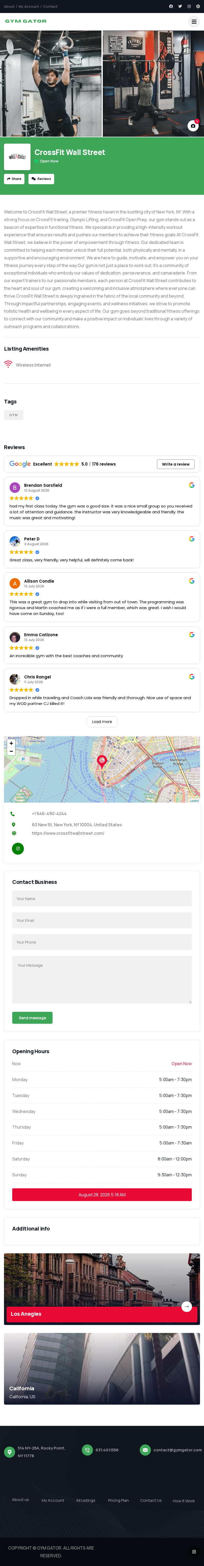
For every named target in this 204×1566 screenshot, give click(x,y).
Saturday (21, 1159)
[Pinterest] (198, 6)
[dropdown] (194, 22)
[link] (102, 1289)
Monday (20, 1079)
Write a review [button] (176, 464)
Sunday (19, 1175)
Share (16, 179)
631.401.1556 (107, 1450)
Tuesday (20, 1095)
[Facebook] (171, 6)
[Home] (25, 21)
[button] (194, 84)
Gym (13, 415)
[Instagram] (189, 6)
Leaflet (194, 800)
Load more (102, 721)
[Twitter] (180, 6)
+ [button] (11, 743)
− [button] (11, 751)
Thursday (21, 1127)
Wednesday (23, 1111)
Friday (18, 1143)
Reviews (44, 179)
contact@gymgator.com (178, 1450)
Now (16, 1063)
